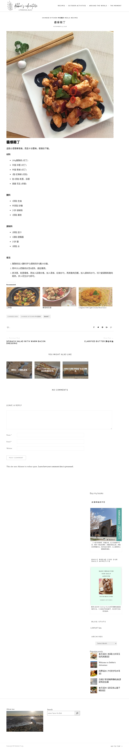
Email (9, 442)
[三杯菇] (23, 296)
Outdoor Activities (77, 6)
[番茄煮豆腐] (59, 296)
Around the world (98, 6)
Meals (67, 17)
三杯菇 (9, 308)
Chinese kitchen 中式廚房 (53, 17)
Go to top (116, 746)
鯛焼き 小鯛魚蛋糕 (19, 370)
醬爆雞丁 (47, 316)
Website (9, 448)
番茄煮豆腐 (47, 308)
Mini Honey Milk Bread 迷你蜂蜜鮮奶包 (47, 370)
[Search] (77, 713)
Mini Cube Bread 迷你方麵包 (75, 370)
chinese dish (13, 316)
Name (9, 435)
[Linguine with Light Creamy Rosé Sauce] (95, 296)
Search (50, 709)
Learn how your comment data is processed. (55, 466)
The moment (116, 6)
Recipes (61, 6)
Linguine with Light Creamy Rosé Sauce (92, 308)
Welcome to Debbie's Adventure (107, 663)
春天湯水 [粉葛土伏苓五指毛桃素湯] (109, 655)
